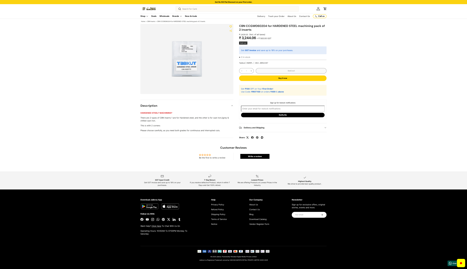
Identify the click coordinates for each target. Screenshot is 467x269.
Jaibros (218, 257)
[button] (325, 8)
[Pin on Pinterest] (257, 137)
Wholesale (164, 16)
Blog (251, 214)
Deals (154, 16)
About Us (291, 16)
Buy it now (282, 78)
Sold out (291, 71)
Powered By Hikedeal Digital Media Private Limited (239, 257)
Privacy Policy (217, 204)
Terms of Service (219, 219)
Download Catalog (258, 219)
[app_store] (149, 206)
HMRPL (250, 63)
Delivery (261, 16)
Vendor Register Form (259, 224)
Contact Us (304, 16)
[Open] (461, 263)
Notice (214, 224)
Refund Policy (217, 209)
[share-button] (230, 31)
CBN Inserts (151, 21)
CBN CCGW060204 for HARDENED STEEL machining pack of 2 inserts (181, 21)
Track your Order (276, 16)
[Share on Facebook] (252, 137)
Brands (175, 16)
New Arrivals (191, 16)
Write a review (255, 156)
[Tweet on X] (247, 137)
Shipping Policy (218, 214)
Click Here (156, 226)
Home (143, 21)
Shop (142, 16)
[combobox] (237, 9)
